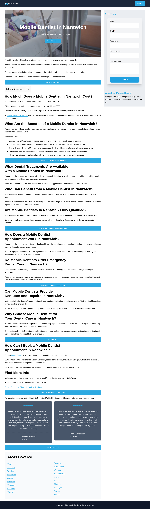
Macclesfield (59, 467)
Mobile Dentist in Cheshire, (17, 115)
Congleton (11, 485)
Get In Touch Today (53, 82)
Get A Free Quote (53, 447)
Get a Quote (51, 41)
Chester (10, 492)
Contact (140, 4)
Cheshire (57, 484)
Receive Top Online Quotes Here (53, 285)
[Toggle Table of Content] (26, 89)
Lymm (56, 477)
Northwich (11, 481)
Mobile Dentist (16, 355)
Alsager (40, 387)
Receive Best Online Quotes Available (53, 228)
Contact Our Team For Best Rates (53, 160)
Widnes (57, 481)
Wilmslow (57, 470)
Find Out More (53, 339)
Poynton (57, 491)
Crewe (7, 387)
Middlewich (31, 387)
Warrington (58, 488)
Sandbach (15, 387)
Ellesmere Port (59, 474)
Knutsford (11, 488)
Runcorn (57, 463)
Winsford (23, 387)
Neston (57, 495)
